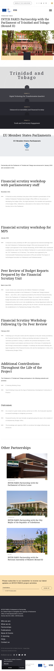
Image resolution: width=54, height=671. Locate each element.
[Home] (5, 3)
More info (6, 663)
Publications (6, 630)
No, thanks (22, 667)
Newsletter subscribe (22, 3)
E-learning (5, 636)
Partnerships (6, 627)
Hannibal (10, 650)
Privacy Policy (26, 648)
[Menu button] (50, 10)
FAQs (3, 639)
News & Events (7, 633)
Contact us (5, 642)
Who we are (5, 621)
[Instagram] (36, 3)
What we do (5, 624)
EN (52, 3)
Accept (10, 667)
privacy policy (13, 590)
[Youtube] (41, 3)
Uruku (15, 650)
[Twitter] (43, 3)
